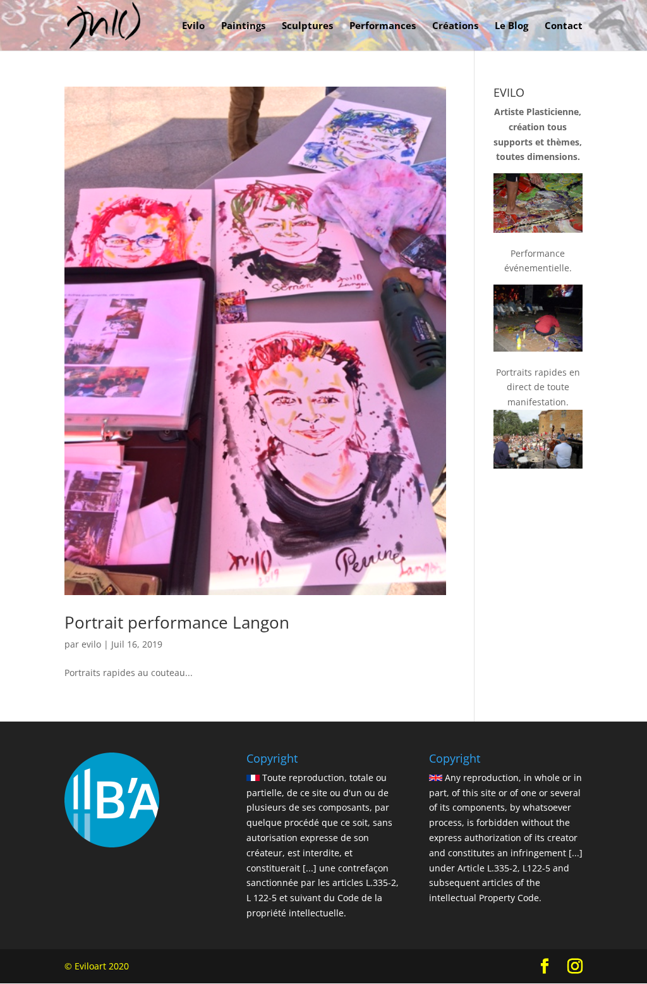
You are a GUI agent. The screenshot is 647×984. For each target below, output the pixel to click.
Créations (455, 26)
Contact (564, 26)
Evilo (193, 26)
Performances (382, 26)
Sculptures (307, 26)
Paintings (243, 26)
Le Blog (511, 26)
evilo (91, 644)
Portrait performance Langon (176, 622)
